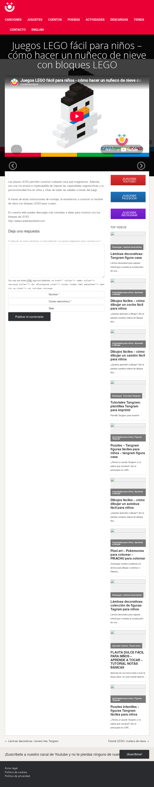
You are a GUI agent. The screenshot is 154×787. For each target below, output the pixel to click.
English (37, 30)
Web (51, 308)
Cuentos (55, 19)
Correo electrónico (60, 301)
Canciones (13, 19)
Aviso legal (11, 768)
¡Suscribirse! (134, 754)
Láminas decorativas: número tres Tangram (32, 741)
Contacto (18, 30)
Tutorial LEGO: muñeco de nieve (128, 741)
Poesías (74, 19)
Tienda (139, 19)
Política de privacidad (17, 776)
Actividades (95, 19)
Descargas (119, 19)
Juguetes (34, 19)
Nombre (54, 294)
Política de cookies (16, 772)
